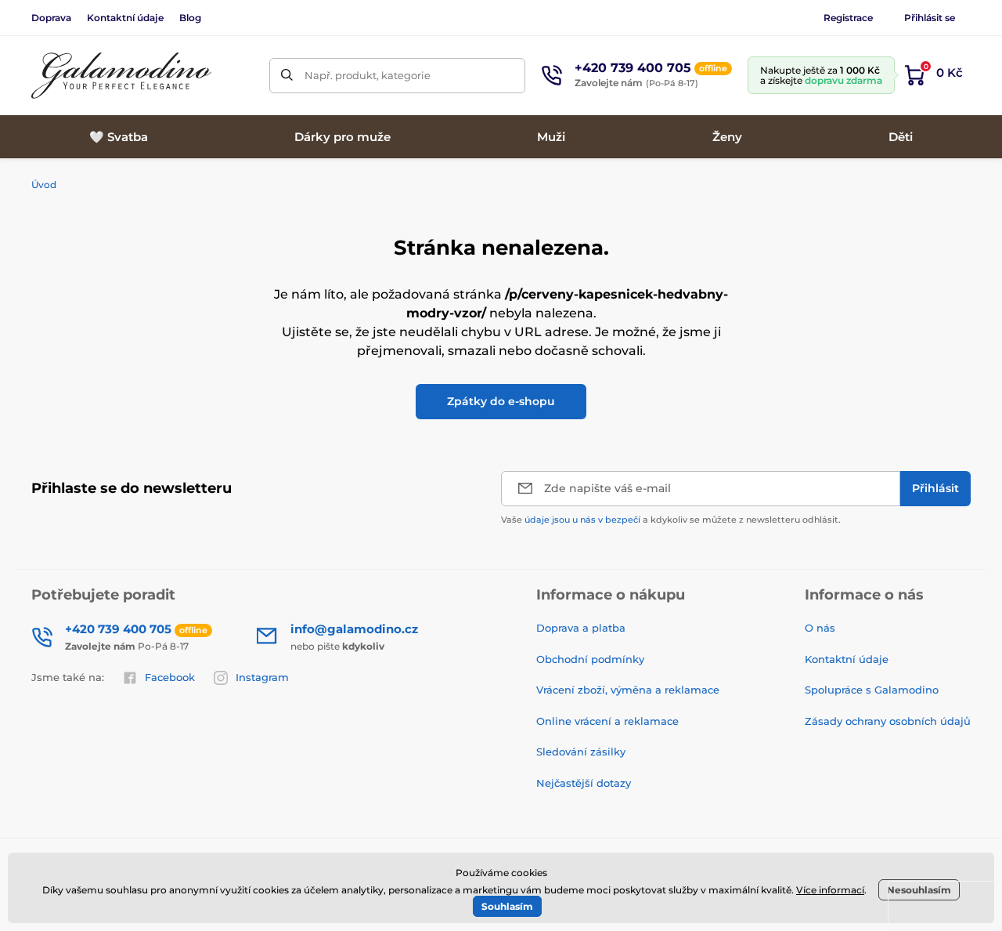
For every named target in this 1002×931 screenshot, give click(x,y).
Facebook (170, 677)
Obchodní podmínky (590, 659)
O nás (820, 627)
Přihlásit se (929, 18)
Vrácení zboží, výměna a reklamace (627, 689)
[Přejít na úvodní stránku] (121, 76)
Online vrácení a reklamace (607, 721)
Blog (190, 18)
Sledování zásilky (580, 751)
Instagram (262, 677)
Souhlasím (507, 906)
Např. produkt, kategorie (368, 75)
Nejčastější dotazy (583, 783)
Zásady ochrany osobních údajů (888, 721)
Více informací (830, 890)
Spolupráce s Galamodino (872, 689)
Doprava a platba (580, 627)
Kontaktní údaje (125, 18)
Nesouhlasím (919, 890)
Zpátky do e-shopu (501, 401)
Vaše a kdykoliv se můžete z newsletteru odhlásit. (671, 519)
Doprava (51, 18)
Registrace (848, 18)
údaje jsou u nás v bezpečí (582, 519)
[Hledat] (287, 75)
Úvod (43, 184)
